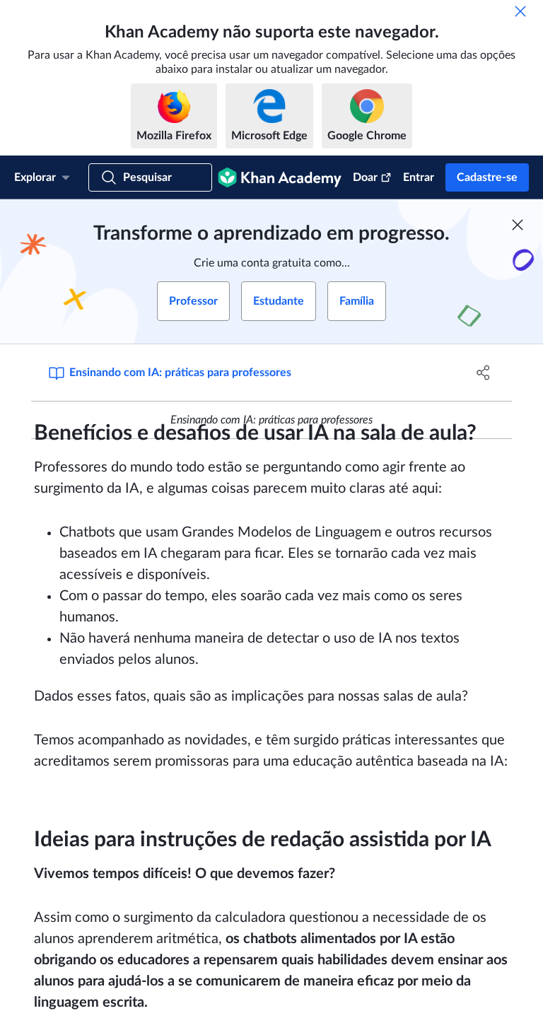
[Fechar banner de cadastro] (517, 225)
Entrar (418, 177)
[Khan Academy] (279, 177)
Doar (365, 177)
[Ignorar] (520, 11)
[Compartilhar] (483, 372)
